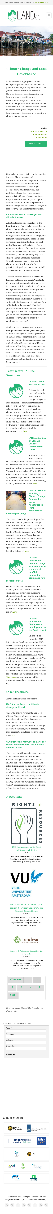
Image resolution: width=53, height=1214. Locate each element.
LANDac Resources (38, 131)
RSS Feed (38, 1199)
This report (11, 677)
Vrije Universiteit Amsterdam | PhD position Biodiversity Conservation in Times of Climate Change (26, 907)
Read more (36, 862)
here (25, 431)
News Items (41, 137)
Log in (45, 1199)
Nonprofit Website (12, 1199)
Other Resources (39, 134)
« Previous (15, 979)
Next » (13, 994)
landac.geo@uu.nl (41, 2)
